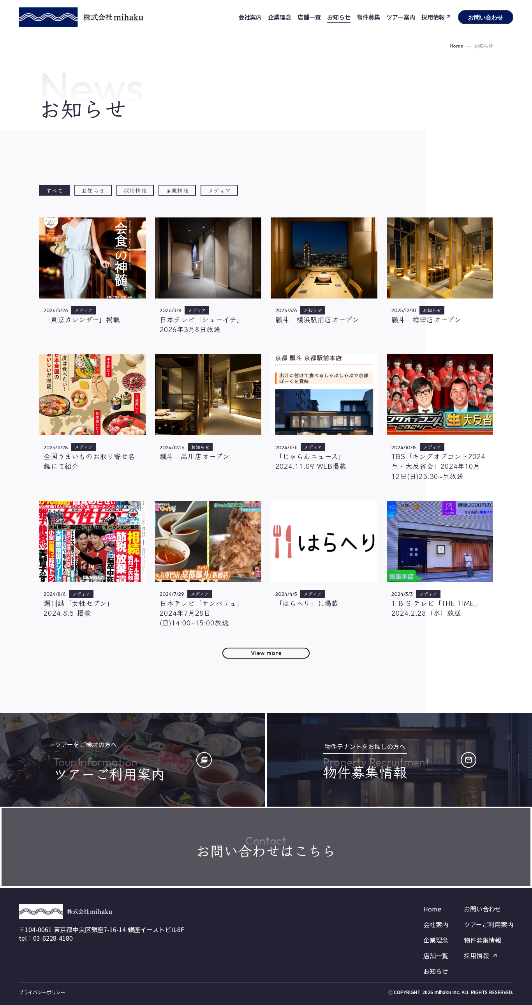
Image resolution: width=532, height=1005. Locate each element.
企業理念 (435, 940)
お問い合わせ (482, 908)
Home (456, 46)
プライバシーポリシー (42, 992)
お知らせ (435, 971)
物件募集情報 (482, 940)
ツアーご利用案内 (488, 924)
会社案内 (435, 924)
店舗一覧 (435, 955)
